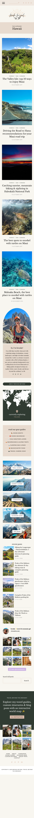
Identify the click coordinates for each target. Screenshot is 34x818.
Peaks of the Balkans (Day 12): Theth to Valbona (22, 613)
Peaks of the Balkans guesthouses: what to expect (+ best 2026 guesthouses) (22, 582)
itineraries (22, 753)
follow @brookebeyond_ (18, 669)
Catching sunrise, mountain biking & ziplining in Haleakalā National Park (17, 188)
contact (17, 758)
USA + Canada (20, 76)
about (14, 753)
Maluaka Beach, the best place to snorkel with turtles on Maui (17, 295)
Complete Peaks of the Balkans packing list (23, 596)
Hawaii (11, 76)
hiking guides (10, 755)
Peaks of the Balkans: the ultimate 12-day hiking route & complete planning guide (22, 567)
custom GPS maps (11, 756)
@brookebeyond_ (15, 631)
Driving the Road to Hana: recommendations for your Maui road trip (17, 133)
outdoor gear (22, 755)
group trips (23, 756)
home (8, 753)
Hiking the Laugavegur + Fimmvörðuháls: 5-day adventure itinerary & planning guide (23, 552)
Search (26, 680)
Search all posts (8, 677)
